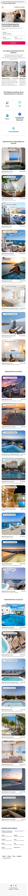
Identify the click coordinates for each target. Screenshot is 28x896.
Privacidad (10, 889)
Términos (16, 889)
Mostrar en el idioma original (9, 3)
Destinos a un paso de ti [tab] (7, 831)
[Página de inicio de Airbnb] (3, 7)
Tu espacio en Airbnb (19, 7)
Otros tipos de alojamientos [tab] (20, 831)
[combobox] (13, 34)
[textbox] (7, 39)
